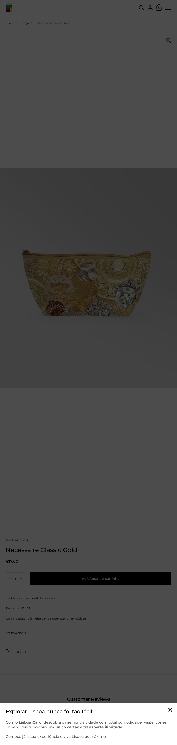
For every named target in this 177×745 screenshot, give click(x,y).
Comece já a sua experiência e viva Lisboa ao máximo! (56, 736)
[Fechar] (170, 710)
